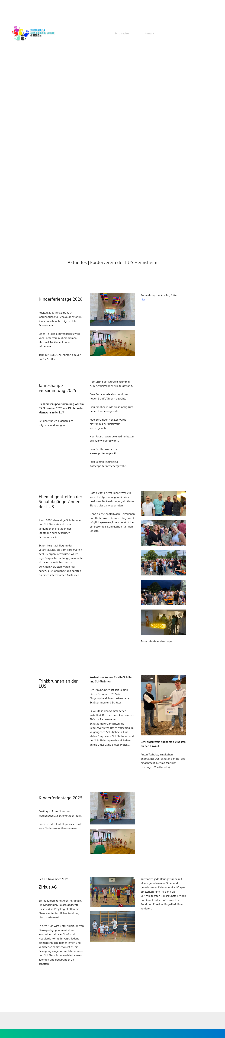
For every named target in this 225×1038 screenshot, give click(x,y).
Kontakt (150, 33)
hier (143, 299)
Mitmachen (123, 33)
